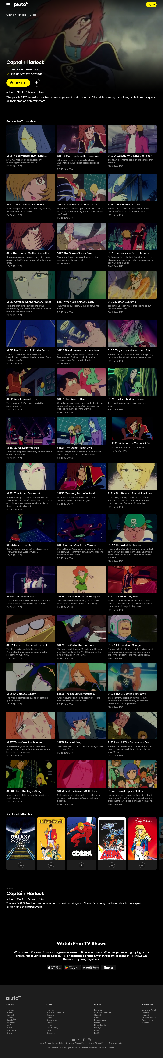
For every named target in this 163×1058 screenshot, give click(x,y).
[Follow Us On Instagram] (89, 1039)
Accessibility (147, 1020)
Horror (49, 1025)
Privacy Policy (58, 1043)
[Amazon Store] (90, 967)
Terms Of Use (45, 1043)
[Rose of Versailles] (142, 843)
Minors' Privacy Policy (97, 1043)
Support (145, 1015)
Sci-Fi (9, 1025)
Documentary (52, 1020)
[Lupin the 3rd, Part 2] (51, 843)
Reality (9, 1033)
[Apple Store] (54, 967)
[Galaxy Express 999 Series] (20, 843)
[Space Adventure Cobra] (81, 843)
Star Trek (10, 1015)
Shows (97, 1005)
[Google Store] (72, 967)
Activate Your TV (149, 1018)
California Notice (116, 1043)
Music (49, 1030)
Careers (145, 1013)
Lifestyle (97, 1028)
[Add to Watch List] (36, 83)
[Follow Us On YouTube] (73, 1039)
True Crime (11, 1030)
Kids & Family (52, 1028)
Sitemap (145, 1023)
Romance (51, 1033)
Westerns (11, 1023)
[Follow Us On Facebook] (84, 1039)
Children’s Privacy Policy (76, 1043)
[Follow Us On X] (79, 1039)
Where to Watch (149, 1010)
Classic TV (11, 1020)
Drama (9, 1028)
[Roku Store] (108, 967)
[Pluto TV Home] (21, 4)
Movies (10, 1013)
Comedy (10, 1018)
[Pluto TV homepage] (13, 998)
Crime (49, 1018)
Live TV (10, 1005)
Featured (10, 1010)
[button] (8, 4)
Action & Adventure (55, 1013)
